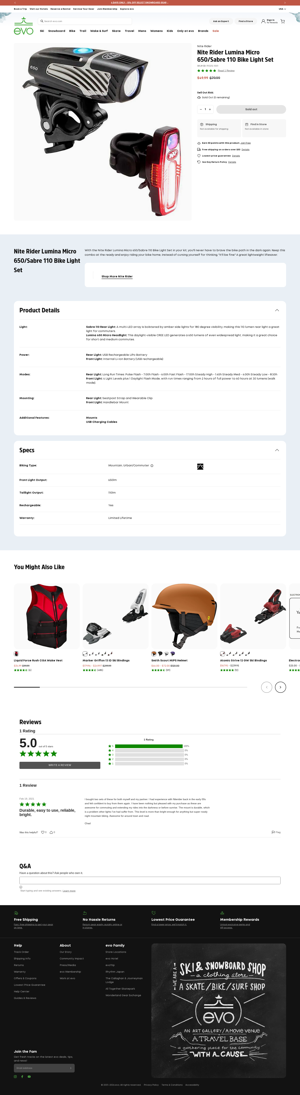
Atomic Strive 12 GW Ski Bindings (243, 660)
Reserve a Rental (60, 9)
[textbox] (150, 880)
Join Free (245, 143)
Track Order (21, 952)
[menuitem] (42, 31)
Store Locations (116, 952)
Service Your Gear (83, 9)
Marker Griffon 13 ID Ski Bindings (106, 660)
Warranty (20, 972)
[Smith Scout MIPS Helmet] (184, 616)
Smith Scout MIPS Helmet (169, 660)
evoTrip (110, 965)
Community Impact (72, 959)
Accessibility (192, 1085)
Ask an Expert (221, 21)
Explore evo (127, 9)
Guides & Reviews (25, 998)
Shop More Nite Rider (117, 276)
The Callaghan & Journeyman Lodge (124, 980)
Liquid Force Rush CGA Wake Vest (38, 660)
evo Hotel (112, 959)
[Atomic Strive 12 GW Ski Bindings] (253, 616)
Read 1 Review (226, 70)
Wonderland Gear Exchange (123, 995)
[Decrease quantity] (200, 109)
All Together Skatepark (120, 989)
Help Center (21, 992)
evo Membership (70, 972)
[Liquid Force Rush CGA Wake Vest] (47, 616)
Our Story (66, 952)
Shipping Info (22, 959)
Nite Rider (204, 46)
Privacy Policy (151, 1085)
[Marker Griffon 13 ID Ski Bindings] (116, 616)
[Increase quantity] (210, 109)
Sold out (251, 109)
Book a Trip (20, 9)
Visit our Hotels (39, 9)
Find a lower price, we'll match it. (169, 925)
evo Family (115, 945)
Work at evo (67, 978)
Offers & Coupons (25, 978)
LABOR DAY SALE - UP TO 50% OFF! (150, 3)
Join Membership (107, 9)
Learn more (69, 890)
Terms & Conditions (172, 1085)
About (65, 945)
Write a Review (60, 765)
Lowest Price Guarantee (29, 985)
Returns (19, 965)
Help (18, 945)
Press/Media (68, 965)
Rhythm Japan (115, 972)
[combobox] (85, 21)
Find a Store (246, 21)
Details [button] (245, 150)
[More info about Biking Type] (152, 465)
